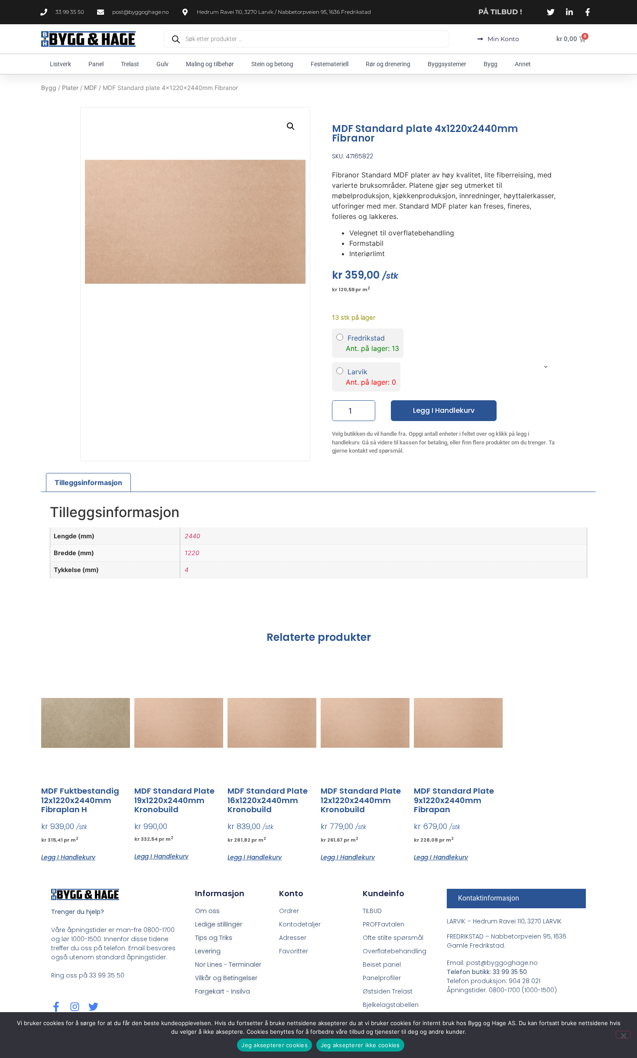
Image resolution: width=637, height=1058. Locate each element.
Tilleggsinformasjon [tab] (88, 482)
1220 (192, 552)
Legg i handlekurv (443, 410)
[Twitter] (93, 1007)
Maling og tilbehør (210, 64)
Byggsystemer (447, 64)
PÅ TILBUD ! (500, 12)
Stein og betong (272, 64)
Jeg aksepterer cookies (274, 1045)
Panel (96, 64)
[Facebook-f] (56, 1007)
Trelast (130, 64)
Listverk (60, 64)
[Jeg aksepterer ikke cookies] (623, 1035)
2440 (192, 536)
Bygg (490, 64)
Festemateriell (329, 64)
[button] (291, 126)
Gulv (162, 64)
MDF (90, 87)
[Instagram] (75, 1007)
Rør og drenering (388, 64)
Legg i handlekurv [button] (68, 856)
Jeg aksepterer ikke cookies (360, 1045)
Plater (70, 87)
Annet (523, 64)
